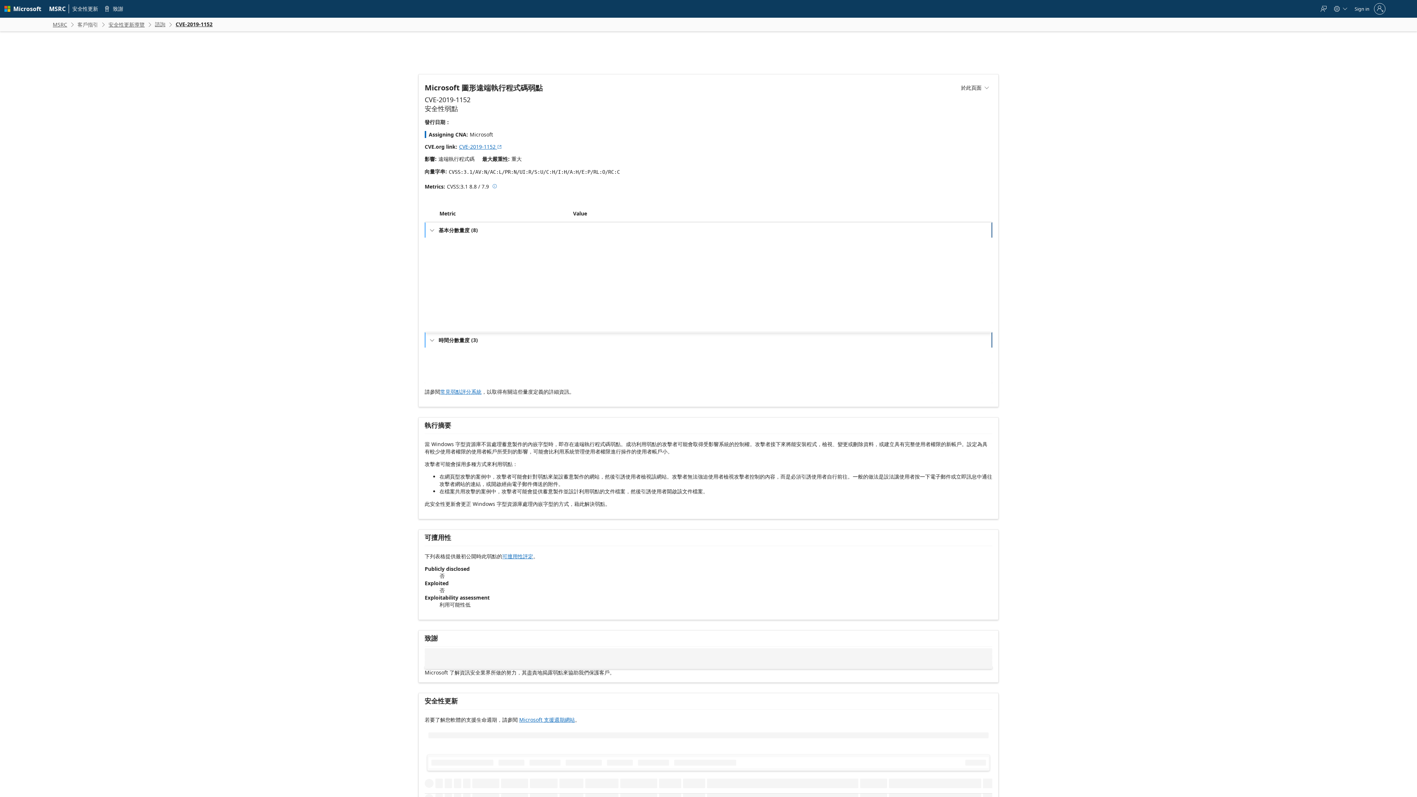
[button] (572, 230)
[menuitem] (57, 9)
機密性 (451, 318)
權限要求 (453, 283)
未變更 (584, 306)
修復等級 (453, 381)
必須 (582, 294)
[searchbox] (474, 771)
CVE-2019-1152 (480, 146)
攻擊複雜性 (455, 271)
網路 (582, 259)
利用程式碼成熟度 (462, 369)
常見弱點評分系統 (461, 407)
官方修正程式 (591, 381)
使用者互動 (455, 294)
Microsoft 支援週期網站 (547, 735)
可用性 (451, 342)
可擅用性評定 (517, 572)
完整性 (451, 330)
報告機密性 (455, 393)
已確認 (584, 393)
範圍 (448, 306)
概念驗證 (587, 369)
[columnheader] (505, 230)
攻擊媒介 (453, 259)
